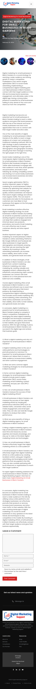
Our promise (6, 646)
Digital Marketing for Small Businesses (17, 16)
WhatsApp (18, 656)
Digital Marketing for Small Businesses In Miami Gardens (16, 479)
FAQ (20, 646)
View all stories (30, 56)
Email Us (18, 658)
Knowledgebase (23, 644)
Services (5, 642)
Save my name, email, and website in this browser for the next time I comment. (18, 571)
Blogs (20, 639)
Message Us (19, 601)
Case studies (23, 642)
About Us (5, 639)
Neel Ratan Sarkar (16, 38)
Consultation (6, 644)
